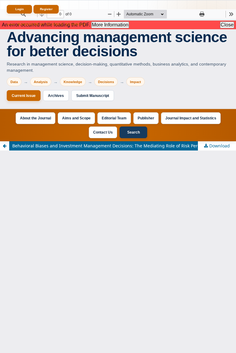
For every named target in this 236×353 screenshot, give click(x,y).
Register (46, 9)
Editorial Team (114, 118)
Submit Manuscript (92, 96)
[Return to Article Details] (4, 145)
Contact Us (103, 132)
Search (133, 132)
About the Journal (35, 118)
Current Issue (24, 96)
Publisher (146, 118)
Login (19, 9)
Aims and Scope (76, 118)
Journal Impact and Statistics (190, 118)
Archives (56, 96)
